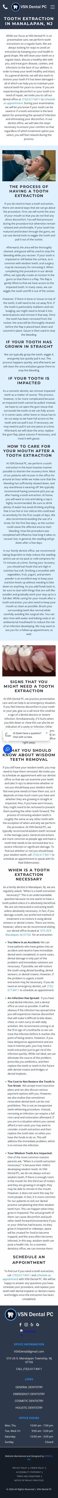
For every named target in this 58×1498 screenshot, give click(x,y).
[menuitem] (20, 1468)
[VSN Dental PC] (29, 1333)
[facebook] (20, 1325)
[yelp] (31, 1325)
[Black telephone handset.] (5, 9)
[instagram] (26, 1325)
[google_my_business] (37, 1325)
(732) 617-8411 (31, 99)
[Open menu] (52, 7)
